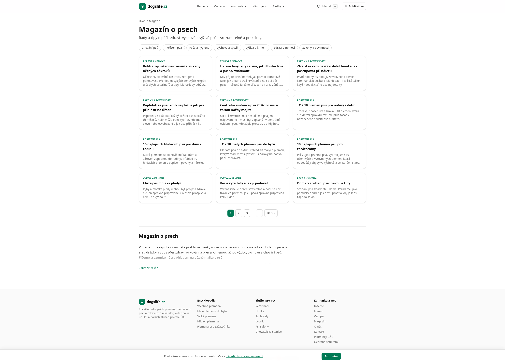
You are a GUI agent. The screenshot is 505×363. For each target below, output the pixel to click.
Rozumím (331, 356)
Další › (271, 213)
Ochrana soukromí (326, 342)
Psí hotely (262, 316)
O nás (318, 326)
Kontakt (319, 331)
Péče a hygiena (199, 47)
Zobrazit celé (147, 268)
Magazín (219, 6)
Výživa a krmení (256, 47)
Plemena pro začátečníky (213, 326)
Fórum (318, 311)
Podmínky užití (323, 337)
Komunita (237, 6)
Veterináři (262, 306)
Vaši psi (319, 316)
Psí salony (262, 326)
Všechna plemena (209, 306)
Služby (277, 6)
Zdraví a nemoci (284, 47)
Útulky (260, 311)
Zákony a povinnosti (315, 47)
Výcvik (260, 321)
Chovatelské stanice (269, 331)
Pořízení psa (174, 47)
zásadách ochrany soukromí (244, 356)
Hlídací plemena (208, 321)
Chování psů (150, 47)
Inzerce (319, 306)
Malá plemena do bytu (212, 311)
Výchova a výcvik (227, 47)
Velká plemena (207, 316)
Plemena (202, 6)
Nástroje (258, 6)
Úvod (142, 21)
